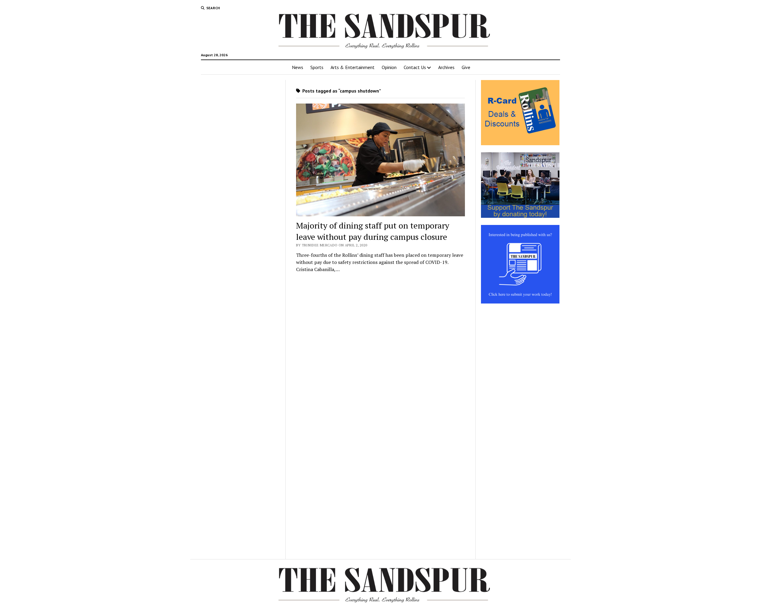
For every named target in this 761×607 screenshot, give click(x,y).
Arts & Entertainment (353, 67)
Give (466, 67)
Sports (316, 67)
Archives (446, 67)
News (297, 67)
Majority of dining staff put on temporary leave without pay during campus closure (372, 231)
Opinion (389, 67)
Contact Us (415, 67)
